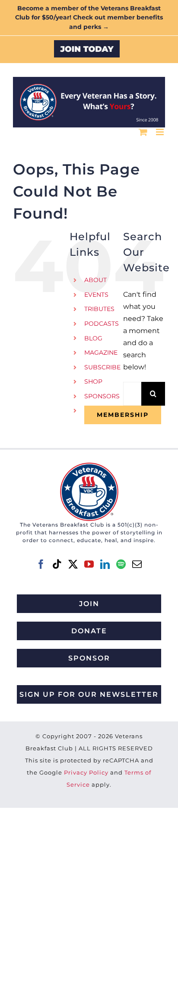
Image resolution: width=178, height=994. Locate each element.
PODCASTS (101, 323)
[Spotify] (121, 564)
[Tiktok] (57, 564)
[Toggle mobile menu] (160, 132)
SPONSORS (102, 396)
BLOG (93, 338)
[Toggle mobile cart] (143, 132)
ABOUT (95, 280)
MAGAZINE (101, 352)
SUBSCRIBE (102, 367)
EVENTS (96, 295)
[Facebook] (41, 564)
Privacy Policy (86, 772)
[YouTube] (89, 564)
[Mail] (137, 564)
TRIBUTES (99, 309)
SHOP (93, 381)
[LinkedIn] (105, 564)
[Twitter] (73, 564)
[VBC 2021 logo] (89, 466)
